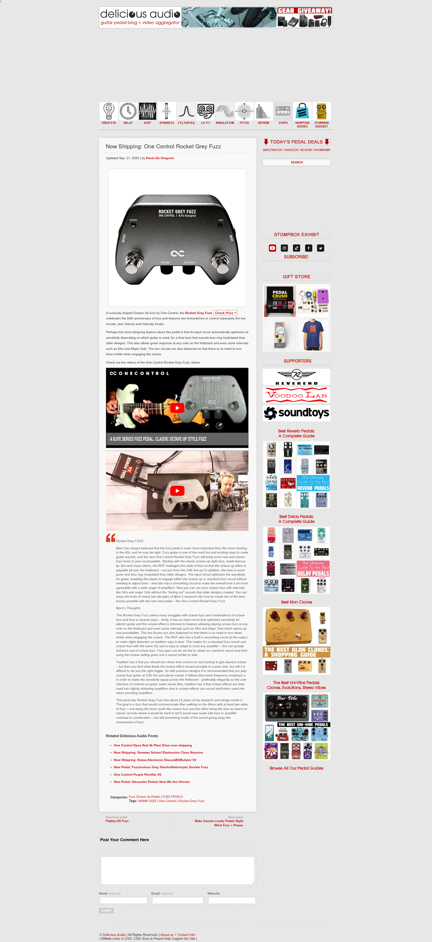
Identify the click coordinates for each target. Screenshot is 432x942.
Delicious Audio (114, 935)
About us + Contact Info (177, 935)
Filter (185, 115)
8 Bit (205, 118)
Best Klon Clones (296, 602)
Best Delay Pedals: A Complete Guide (297, 519)
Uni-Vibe (224, 125)
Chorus (224, 106)
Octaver (244, 120)
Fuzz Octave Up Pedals (144, 796)
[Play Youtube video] (177, 408)
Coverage (321, 111)
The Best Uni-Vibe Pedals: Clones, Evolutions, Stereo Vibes (296, 685)
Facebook (321, 120)
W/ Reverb (128, 120)
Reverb (263, 113)
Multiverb (263, 108)
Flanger (224, 111)
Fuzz (147, 113)
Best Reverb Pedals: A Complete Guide (296, 433)
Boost (166, 111)
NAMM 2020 (147, 801)
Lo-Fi (205, 113)
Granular (282, 113)
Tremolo (224, 120)
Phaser (224, 115)
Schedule (321, 115)
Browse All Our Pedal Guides (296, 768)
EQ (186, 111)
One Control (167, 801)
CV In (282, 108)
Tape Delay (128, 115)
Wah (186, 120)
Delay (127, 111)
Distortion (147, 108)
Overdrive (147, 118)
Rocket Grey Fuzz (198, 313)
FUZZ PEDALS (173, 796)
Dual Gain (147, 122)
